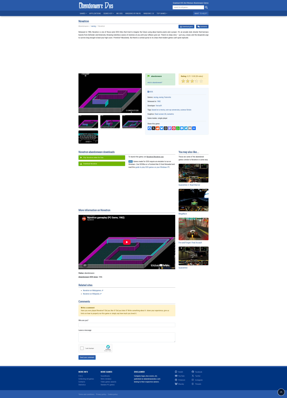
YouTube (181, 376)
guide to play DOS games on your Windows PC (152, 167)
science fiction (185, 110)
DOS (151, 92)
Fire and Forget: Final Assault (190, 242)
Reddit (180, 372)
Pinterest (181, 380)
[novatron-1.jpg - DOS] (88, 121)
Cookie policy (113, 394)
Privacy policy (101, 394)
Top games (161, 13)
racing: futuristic (165, 97)
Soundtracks (105, 376)
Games (82, 13)
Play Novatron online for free (93, 157)
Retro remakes (106, 379)
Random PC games (108, 385)
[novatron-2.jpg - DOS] (110, 121)
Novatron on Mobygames (92, 290)
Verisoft (159, 105)
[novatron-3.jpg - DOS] (132, 121)
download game (187, 27)
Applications (95, 13)
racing (93, 26)
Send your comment (87, 357)
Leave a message (84, 330)
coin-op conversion (173, 110)
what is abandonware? (155, 82)
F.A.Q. (80, 376)
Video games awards (108, 382)
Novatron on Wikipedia (91, 294)
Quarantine (183, 268)
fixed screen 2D (160, 114)
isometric (170, 114)
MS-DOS (119, 13)
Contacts (81, 382)
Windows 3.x (149, 13)
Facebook (198, 372)
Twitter (197, 376)
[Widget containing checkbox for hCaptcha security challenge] (95, 348)
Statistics (82, 385)
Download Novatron (90, 164)
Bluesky (181, 384)
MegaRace (183, 214)
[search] (206, 7)
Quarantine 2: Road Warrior (189, 185)
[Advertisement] (143, 57)
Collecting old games (86, 379)
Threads (198, 384)
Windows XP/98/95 (133, 13)
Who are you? (83, 320)
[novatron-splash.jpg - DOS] (88, 137)
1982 (159, 101)
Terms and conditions (86, 394)
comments (203, 27)
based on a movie (158, 110)
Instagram (199, 380)
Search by (107, 13)
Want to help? (201, 13)
